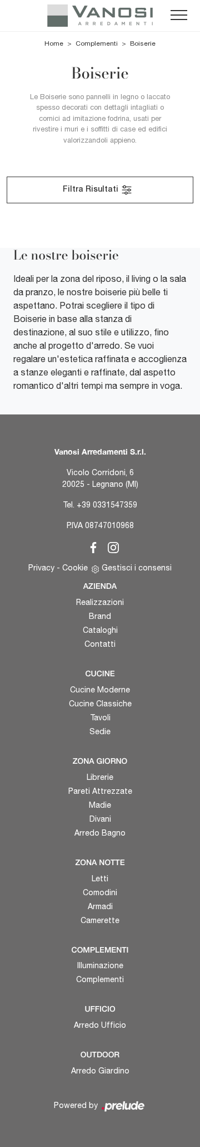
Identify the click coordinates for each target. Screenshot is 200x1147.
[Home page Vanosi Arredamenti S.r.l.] (100, 15)
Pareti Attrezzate (100, 791)
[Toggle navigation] (179, 15)
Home (53, 43)
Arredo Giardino (100, 1070)
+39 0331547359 (107, 504)
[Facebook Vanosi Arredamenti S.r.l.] (91, 545)
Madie (100, 805)
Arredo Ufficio (100, 1025)
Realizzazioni (100, 602)
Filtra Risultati (92, 189)
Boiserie (143, 43)
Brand (100, 616)
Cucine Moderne (100, 689)
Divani (100, 818)
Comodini (100, 892)
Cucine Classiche (100, 703)
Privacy (41, 567)
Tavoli (100, 717)
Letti (100, 878)
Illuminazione (100, 965)
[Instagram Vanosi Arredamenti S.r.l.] (110, 545)
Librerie (100, 777)
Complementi (97, 43)
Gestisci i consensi (137, 567)
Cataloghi (100, 630)
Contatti (100, 644)
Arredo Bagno (100, 832)
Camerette (100, 920)
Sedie (100, 731)
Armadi (100, 906)
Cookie (75, 567)
